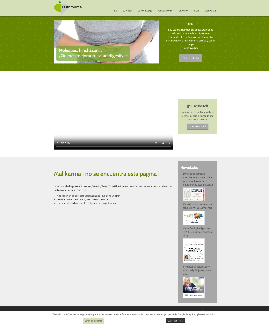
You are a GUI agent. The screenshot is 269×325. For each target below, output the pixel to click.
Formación (183, 11)
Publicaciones (165, 11)
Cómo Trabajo (145, 11)
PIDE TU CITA (190, 58)
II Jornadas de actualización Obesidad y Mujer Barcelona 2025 (197, 270)
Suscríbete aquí (198, 126)
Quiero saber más (176, 321)
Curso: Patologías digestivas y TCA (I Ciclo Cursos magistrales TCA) (198, 232)
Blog (196, 11)
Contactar (210, 11)
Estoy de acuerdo (93, 321)
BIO (116, 11)
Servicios (128, 11)
